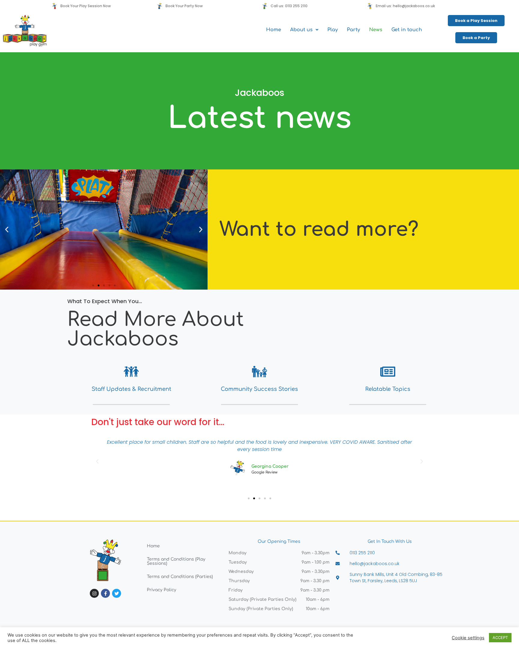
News (375, 29)
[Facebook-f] (105, 593)
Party (353, 29)
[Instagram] (94, 593)
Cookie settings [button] (468, 637)
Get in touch (406, 29)
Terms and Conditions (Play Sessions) (176, 561)
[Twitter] (116, 593)
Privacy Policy (161, 590)
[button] (304, 30)
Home (273, 29)
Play (332, 29)
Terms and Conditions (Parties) (180, 576)
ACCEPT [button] (500, 637)
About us (301, 29)
